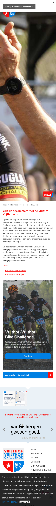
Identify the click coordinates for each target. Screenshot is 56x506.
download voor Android (15, 270)
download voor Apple (14, 274)
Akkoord (24, 502)
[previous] (3, 429)
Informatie (36, 453)
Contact (35, 462)
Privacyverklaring (41, 470)
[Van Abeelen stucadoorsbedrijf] (28, 431)
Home (34, 449)
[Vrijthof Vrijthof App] (28, 371)
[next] (52, 429)
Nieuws (34, 457)
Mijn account (38, 466)
